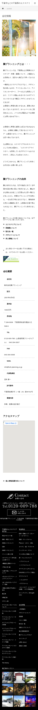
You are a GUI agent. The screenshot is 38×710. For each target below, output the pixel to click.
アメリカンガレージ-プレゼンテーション (9, 652)
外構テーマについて (8, 550)
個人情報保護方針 (24, 631)
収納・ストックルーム (25, 539)
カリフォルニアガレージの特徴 (9, 624)
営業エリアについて (24, 627)
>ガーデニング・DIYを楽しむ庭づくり (9, 559)
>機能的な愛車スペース (9, 563)
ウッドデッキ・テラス (25, 550)
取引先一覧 (22, 624)
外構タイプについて (8, 543)
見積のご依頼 (23, 646)
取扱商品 (22, 529)
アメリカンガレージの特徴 (9, 612)
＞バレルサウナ (23, 580)
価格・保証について (8, 539)
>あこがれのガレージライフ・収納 (9, 583)
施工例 (4, 594)
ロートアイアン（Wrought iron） (26, 594)
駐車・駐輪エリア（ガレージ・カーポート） (26, 535)
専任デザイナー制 (7, 536)
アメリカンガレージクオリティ (9, 635)
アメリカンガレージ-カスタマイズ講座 (9, 647)
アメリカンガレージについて (9, 606)
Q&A (3, 547)
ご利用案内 (22, 609)
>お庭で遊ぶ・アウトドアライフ (9, 572)
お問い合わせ (23, 642)
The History (5, 663)
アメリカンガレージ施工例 (9, 658)
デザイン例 (5, 601)
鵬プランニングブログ (25, 635)
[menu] (35, 3)
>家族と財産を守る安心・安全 (9, 589)
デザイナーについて (24, 613)
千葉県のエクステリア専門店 (9, 530)
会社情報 (22, 605)
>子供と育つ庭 (6, 567)
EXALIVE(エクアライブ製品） (27, 572)
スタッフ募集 (23, 620)
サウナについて (23, 576)
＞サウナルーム (23, 583)
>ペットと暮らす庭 (7, 554)
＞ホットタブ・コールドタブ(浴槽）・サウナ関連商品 (27, 588)
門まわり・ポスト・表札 (26, 543)
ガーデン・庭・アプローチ (26, 547)
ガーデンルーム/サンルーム (27, 569)
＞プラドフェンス (24, 561)
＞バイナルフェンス (24, 565)
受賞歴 (21, 616)
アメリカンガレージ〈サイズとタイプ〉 (9, 618)
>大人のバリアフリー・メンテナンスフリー (9, 577)
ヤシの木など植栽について (26, 554)
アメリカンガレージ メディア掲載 (9, 641)
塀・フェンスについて (25, 558)
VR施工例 (4, 597)
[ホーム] (2, 8)
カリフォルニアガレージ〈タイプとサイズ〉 (9, 629)
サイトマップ (23, 638)
